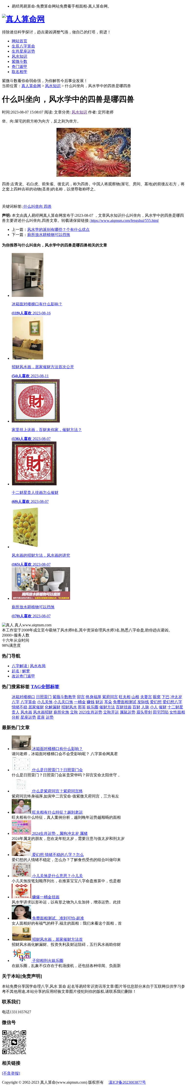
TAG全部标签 (45, 686)
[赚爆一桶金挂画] (22, 897)
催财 (163, 707)
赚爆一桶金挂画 (45, 897)
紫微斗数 (19, 61)
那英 (82, 707)
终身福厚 (93, 697)
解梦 (26, 671)
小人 (154, 707)
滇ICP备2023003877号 (127, 1082)
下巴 (165, 697)
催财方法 (107, 707)
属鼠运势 (127, 712)
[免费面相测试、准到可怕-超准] (22, 918)
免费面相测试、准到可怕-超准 (58, 918)
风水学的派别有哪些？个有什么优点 (58, 229)
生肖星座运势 (23, 51)
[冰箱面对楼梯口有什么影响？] (22, 749)
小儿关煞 (45, 702)
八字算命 (28, 702)
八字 (15, 702)
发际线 (143, 702)
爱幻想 (156, 702)
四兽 (48, 206)
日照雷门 (44, 697)
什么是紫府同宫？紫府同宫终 (57, 791)
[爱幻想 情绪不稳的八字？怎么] (22, 855)
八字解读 (20, 666)
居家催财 (36, 707)
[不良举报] (11, 1073)
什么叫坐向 (33, 206)
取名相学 (19, 72)
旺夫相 (125, 697)
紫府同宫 (110, 697)
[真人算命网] (23, 19)
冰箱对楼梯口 (23, 697)
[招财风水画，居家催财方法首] (22, 939)
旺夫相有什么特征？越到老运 (57, 812)
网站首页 (19, 41)
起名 (15, 671)
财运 (99, 702)
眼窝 (157, 697)
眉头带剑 (144, 712)
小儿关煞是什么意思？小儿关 (57, 876)
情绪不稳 (19, 707)
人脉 (145, 707)
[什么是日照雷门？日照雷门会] (22, 770)
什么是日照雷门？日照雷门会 (57, 770)
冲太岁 (176, 697)
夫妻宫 (146, 697)
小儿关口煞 (63, 702)
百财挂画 (123, 707)
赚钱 (90, 702)
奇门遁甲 (19, 67)
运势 (50, 717)
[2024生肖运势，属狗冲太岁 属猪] (22, 833)
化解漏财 (52, 707)
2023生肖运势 (90, 712)
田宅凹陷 (160, 712)
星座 (41, 717)
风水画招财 (43, 712)
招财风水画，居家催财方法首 (57, 939)
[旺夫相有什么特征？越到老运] (22, 812)
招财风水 (69, 707)
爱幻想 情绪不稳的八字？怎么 (58, 855)
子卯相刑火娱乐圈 (47, 960)
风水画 (26, 712)
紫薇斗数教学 (64, 697)
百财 (136, 707)
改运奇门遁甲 (23, 676)
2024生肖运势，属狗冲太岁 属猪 (60, 833)
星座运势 (28, 717)
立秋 (74, 712)
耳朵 (108, 702)
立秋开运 (111, 712)
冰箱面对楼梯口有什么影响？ (57, 749)
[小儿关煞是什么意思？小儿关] (22, 876)
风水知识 (19, 56)
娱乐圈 (92, 707)
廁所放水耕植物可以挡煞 (48, 235)
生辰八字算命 (23, 46)
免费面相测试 (124, 702)
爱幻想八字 (172, 702)
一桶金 (80, 702)
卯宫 (81, 697)
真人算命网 (31, 86)
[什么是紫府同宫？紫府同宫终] (22, 791)
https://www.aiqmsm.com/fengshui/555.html (124, 220)
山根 (135, 697)
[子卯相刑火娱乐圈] (22, 960)
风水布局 (38, 666)
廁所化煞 (61, 712)
